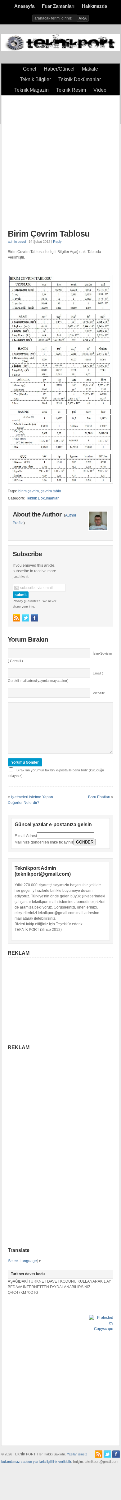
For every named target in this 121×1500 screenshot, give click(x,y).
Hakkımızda (94, 6)
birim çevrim (28, 491)
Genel (29, 69)
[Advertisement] (60, 162)
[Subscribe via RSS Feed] (16, 617)
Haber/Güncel (59, 69)
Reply (57, 241)
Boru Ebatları (99, 797)
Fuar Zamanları (58, 6)
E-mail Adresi (26, 836)
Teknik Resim (71, 90)
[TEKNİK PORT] (60, 50)
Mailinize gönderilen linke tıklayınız (44, 842)
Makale (90, 69)
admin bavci (17, 241)
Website (99, 693)
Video (99, 90)
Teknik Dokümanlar (79, 79)
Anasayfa (24, 6)
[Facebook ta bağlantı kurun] (34, 617)
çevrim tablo (51, 491)
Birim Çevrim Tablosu (49, 233)
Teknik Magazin (31, 90)
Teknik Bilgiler (35, 79)
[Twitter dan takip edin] (25, 617)
